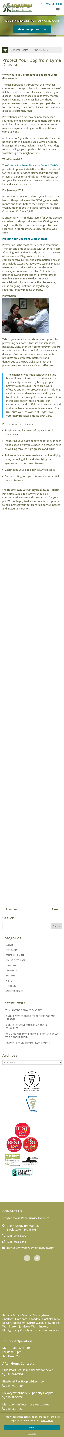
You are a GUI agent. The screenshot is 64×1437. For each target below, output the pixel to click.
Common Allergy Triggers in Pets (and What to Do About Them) (31, 1036)
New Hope (52, 1323)
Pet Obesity (12, 975)
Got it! (32, 1427)
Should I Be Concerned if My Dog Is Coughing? (26, 1026)
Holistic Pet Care (15, 960)
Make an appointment (32, 29)
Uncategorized (14, 990)
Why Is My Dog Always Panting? (23, 1010)
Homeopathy (13, 965)
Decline (32, 1433)
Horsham (21, 1319)
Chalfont (8, 1319)
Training (10, 985)
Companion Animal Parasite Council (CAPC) (32, 165)
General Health (19, 50)
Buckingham (40, 1315)
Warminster (39, 1326)
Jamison (24, 1326)
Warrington (10, 1326)
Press (8, 980)
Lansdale (35, 1319)
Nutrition (11, 970)
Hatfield (47, 1319)
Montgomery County (16, 1330)
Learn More (47, 1420)
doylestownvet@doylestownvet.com (31, 1248)
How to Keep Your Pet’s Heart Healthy (27, 1043)
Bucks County (22, 1315)
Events (9, 944)
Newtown (19, 1323)
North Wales (35, 1323)
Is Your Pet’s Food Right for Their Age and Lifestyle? (30, 1017)
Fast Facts (11, 949)
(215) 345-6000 (53, 4)
